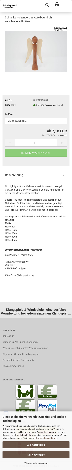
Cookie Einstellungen (13, 366)
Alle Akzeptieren (36, 444)
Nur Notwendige (36, 454)
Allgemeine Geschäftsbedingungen (21, 354)
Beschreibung (14, 175)
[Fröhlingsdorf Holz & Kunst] (8, 6)
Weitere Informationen (36, 463)
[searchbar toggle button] (47, 5)
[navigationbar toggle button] (67, 5)
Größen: (9, 114)
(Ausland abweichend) (54, 105)
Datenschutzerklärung (46, 438)
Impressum (8, 336)
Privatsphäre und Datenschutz (18, 360)
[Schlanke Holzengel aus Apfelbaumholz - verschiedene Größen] (36, 51)
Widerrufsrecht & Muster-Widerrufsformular (25, 348)
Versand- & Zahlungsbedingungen (20, 342)
